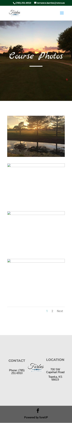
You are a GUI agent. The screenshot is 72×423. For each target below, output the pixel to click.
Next (60, 311)
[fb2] (36, 261)
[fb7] (36, 156)
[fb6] (36, 166)
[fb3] (36, 214)
